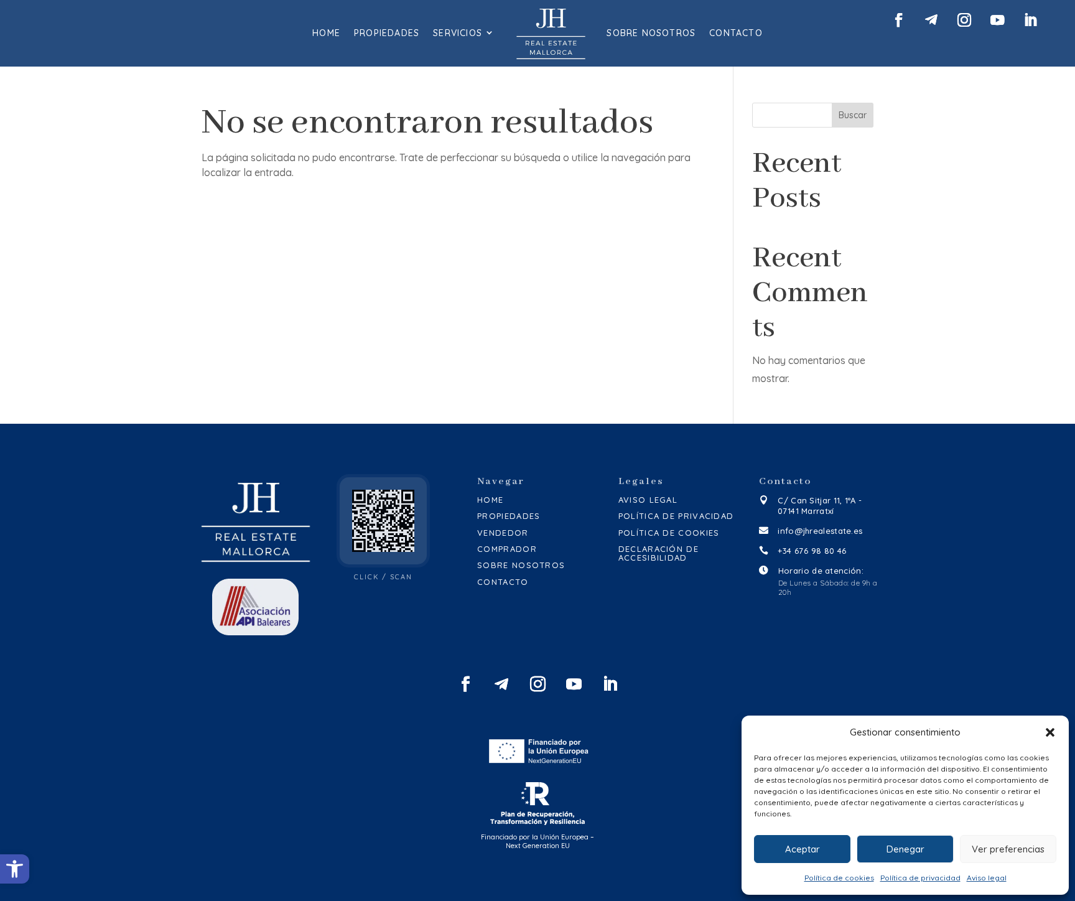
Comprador (507, 548)
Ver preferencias (1008, 849)
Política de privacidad (920, 877)
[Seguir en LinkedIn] (1030, 20)
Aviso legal (987, 877)
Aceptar (802, 849)
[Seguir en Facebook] (898, 20)
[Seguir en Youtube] (997, 20)
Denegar (905, 849)
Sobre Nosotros (651, 33)
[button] (14, 869)
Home (326, 33)
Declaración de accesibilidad (658, 553)
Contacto (736, 33)
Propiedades (386, 33)
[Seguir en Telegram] (931, 20)
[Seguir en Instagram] (964, 20)
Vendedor (502, 532)
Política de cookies (839, 877)
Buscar (853, 115)
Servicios (457, 33)
